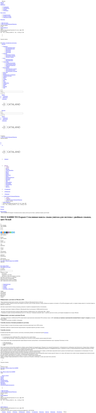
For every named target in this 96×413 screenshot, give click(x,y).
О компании (6, 7)
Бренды (2, 379)
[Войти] (1, 141)
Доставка (5, 285)
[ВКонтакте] (1, 232)
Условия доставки (7, 16)
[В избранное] (2, 228)
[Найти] (3, 93)
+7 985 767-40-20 (4, 23)
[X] (7, 232)
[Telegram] (14, 232)
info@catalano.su (4, 27)
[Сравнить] (2, 229)
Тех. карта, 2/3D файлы (8, 288)
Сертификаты (6, 8)
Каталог (2, 376)
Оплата (4, 286)
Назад (7, 166)
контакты (46, 332)
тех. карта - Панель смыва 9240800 (9, 260)
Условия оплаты (6, 15)
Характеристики (7, 284)
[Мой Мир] (5, 232)
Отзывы (5, 9)
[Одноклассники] (3, 232)
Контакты (3, 382)
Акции (2, 377)
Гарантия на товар (7, 17)
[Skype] (12, 232)
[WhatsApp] (10, 232)
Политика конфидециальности (7, 385)
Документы (5, 10)
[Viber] (8, 232)
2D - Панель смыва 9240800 (8, 371)
